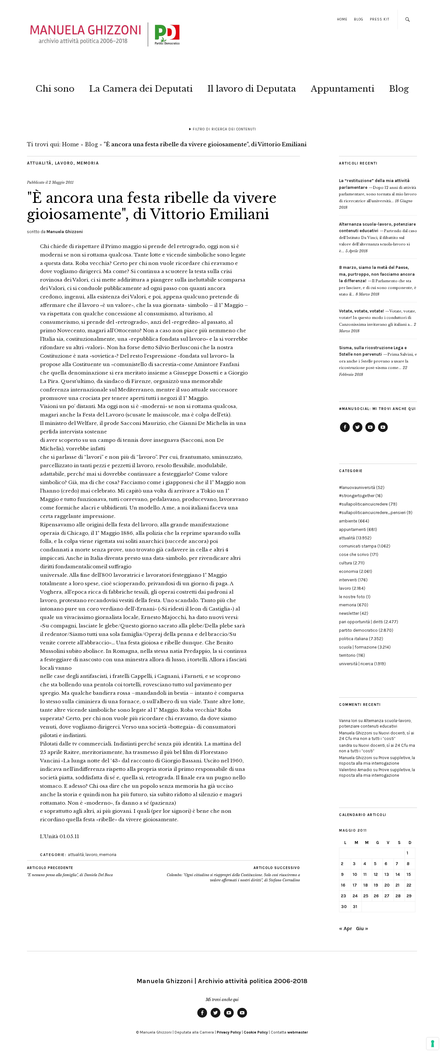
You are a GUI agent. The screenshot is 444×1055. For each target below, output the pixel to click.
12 (376, 874)
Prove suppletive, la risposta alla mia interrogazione (377, 760)
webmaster (297, 1032)
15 (409, 874)
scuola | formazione (358, 647)
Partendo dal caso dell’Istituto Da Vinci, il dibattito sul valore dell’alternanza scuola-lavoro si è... (378, 237)
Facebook (345, 431)
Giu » (362, 928)
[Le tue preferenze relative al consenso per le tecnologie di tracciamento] (432, 1043)
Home (342, 19)
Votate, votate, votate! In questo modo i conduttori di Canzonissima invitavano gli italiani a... (377, 318)
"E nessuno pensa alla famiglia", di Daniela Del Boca (70, 871)
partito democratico (358, 630)
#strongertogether (356, 495)
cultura (345, 562)
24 (355, 895)
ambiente (348, 521)
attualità (39, 163)
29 (409, 895)
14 (398, 874)
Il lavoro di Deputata (251, 89)
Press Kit (379, 19)
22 (409, 885)
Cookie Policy (256, 1032)
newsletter (349, 613)
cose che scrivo (354, 554)
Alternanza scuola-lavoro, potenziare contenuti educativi (375, 723)
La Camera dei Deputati (141, 89)
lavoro (64, 163)
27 (387, 895)
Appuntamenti (342, 89)
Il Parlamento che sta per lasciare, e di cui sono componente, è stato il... (377, 281)
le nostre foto (352, 596)
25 (365, 895)
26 (376, 895)
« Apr (345, 928)
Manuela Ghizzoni (64, 231)
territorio (347, 655)
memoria (88, 163)
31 (355, 906)
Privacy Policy (229, 1032)
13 (387, 874)
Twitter (357, 431)
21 (397, 885)
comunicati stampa (357, 546)
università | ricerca (356, 663)
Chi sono (54, 89)
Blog (358, 19)
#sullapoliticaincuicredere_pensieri (372, 512)
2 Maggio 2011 (61, 182)
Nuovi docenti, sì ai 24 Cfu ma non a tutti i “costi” (376, 736)
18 (365, 885)
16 (343, 885)
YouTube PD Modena (383, 431)
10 (355, 874)
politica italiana (353, 638)
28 (398, 895)
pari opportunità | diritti (361, 621)
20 (387, 885)
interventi (348, 579)
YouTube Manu (370, 431)
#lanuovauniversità (357, 487)
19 (376, 885)
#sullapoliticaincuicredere (363, 504)
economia (348, 571)
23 (343, 895)
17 (355, 885)
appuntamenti (352, 529)
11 (365, 874)
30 (344, 906)
